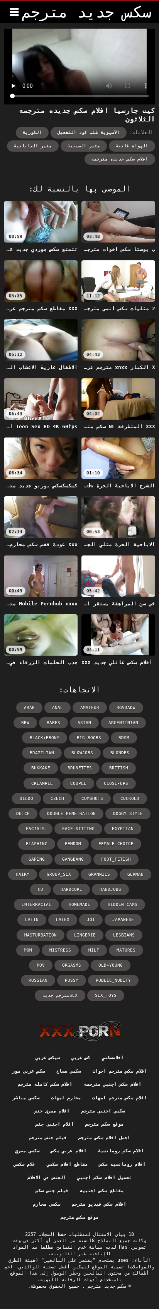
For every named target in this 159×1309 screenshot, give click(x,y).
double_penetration (71, 813)
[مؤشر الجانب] (79, 1030)
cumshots (92, 798)
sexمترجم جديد (60, 995)
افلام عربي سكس (68, 1150)
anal (57, 707)
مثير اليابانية (33, 146)
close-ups (116, 783)
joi (91, 919)
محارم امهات (66, 1098)
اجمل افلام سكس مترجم (104, 1137)
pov (41, 965)
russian (38, 980)
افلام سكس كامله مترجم (45, 1084)
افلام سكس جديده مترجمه (119, 159)
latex (62, 919)
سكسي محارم (46, 1204)
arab (29, 707)
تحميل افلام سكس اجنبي (104, 1177)
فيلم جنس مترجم (48, 1137)
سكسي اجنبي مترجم (103, 1111)
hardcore (71, 889)
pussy (71, 980)
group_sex (59, 874)
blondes (119, 752)
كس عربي (80, 1057)
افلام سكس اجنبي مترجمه (112, 1084)
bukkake (40, 768)
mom (28, 950)
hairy (22, 874)
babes (53, 722)
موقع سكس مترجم (104, 1124)
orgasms (71, 965)
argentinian (123, 722)
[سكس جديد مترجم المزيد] (14, 12)
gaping (37, 859)
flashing (36, 843)
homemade (79, 904)
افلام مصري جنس (52, 1111)
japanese (123, 919)
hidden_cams (122, 904)
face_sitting (78, 828)
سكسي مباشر (25, 1098)
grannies (99, 874)
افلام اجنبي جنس (55, 1124)
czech (57, 798)
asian (84, 722)
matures (126, 950)
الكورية (32, 132)
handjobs (110, 889)
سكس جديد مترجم (105, 1286)
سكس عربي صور (28, 1071)
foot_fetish (116, 859)
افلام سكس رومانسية (121, 1150)
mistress (60, 950)
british (118, 768)
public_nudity (113, 980)
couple (78, 783)
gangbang (73, 859)
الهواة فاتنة (132, 146)
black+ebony (44, 737)
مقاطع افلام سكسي (67, 1164)
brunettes (80, 768)
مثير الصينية (84, 146)
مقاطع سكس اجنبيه (101, 1190)
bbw (25, 722)
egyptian (123, 828)
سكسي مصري (27, 1150)
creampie (42, 783)
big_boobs (89, 737)
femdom (73, 843)
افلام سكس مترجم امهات (119, 1098)
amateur (89, 707)
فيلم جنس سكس (52, 1190)
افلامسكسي (112, 1057)
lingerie (85, 935)
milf (93, 950)
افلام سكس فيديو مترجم (99, 1204)
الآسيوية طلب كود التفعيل (89, 132)
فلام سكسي (24, 1164)
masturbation (40, 935)
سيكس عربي (48, 1057)
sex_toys (106, 995)
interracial (36, 904)
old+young (110, 965)
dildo (26, 798)
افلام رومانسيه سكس (122, 1164)
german (135, 874)
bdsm (123, 737)
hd (40, 889)
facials (35, 828)
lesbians (124, 935)
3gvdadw (126, 707)
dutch (23, 813)
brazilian (42, 752)
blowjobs (82, 752)
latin (32, 919)
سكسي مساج (68, 1071)
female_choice (116, 843)
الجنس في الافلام (46, 1177)
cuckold (129, 798)
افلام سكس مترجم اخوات (120, 1071)
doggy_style (128, 813)
